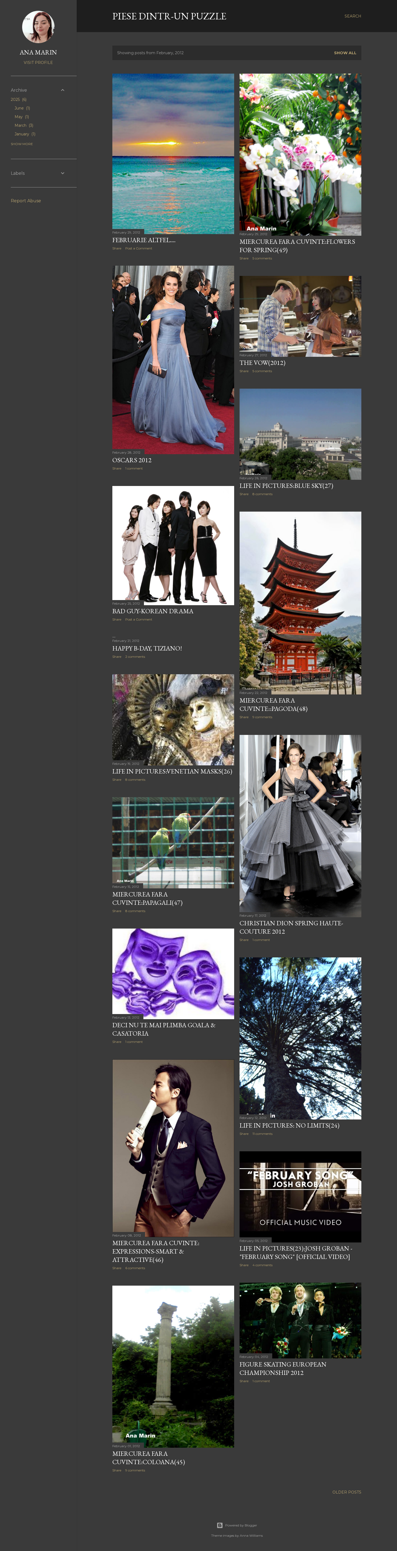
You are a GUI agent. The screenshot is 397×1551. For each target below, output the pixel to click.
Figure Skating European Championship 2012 (283, 1368)
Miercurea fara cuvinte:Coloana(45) (148, 1457)
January (24, 134)
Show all (345, 52)
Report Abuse (26, 200)
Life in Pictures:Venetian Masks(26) (172, 771)
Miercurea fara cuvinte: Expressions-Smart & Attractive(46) (155, 1251)
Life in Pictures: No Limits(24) (289, 1125)
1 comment (134, 468)
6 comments (135, 1268)
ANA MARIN (38, 52)
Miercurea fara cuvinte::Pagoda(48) (274, 704)
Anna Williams (251, 1535)
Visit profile (38, 62)
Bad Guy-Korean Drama (152, 611)
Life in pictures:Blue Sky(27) (286, 485)
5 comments (262, 258)
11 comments (262, 1134)
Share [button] (116, 248)
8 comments (262, 494)
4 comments (262, 1265)
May (21, 116)
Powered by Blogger (241, 1525)
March (23, 125)
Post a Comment (138, 248)
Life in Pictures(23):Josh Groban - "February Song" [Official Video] (296, 1252)
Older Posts (346, 1492)
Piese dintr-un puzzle (169, 16)
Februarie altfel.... (144, 240)
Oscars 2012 (132, 460)
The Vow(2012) (262, 362)
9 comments (262, 717)
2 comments (135, 657)
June (22, 108)
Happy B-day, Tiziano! (147, 648)
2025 (18, 99)
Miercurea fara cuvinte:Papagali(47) (147, 898)
